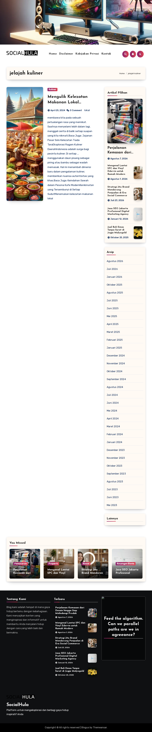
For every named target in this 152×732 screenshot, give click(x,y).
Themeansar (100, 727)
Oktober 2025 (114, 284)
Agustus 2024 (115, 387)
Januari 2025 (114, 347)
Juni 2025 (112, 308)
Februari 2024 (115, 434)
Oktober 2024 (114, 371)
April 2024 (113, 418)
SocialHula (18, 705)
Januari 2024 (114, 442)
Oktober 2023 (114, 465)
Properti (53, 563)
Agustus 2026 (115, 261)
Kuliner (52, 89)
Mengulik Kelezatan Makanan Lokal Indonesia (68, 102)
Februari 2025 (115, 339)
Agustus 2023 (115, 481)
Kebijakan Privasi (87, 54)
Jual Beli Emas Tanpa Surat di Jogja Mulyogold (116, 230)
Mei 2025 (112, 316)
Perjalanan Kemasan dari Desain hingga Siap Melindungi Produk (69, 611)
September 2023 (116, 473)
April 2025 (112, 324)
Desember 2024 (116, 355)
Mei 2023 (112, 505)
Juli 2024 (112, 395)
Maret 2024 (113, 426)
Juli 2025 (112, 300)
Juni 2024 (113, 402)
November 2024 (116, 363)
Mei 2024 (112, 410)
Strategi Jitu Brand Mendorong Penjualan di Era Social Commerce (69, 641)
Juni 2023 (112, 497)
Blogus (85, 727)
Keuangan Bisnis (125, 563)
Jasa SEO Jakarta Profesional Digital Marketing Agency (118, 211)
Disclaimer (66, 54)
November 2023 (116, 458)
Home (53, 54)
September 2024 (116, 379)
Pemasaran (20, 563)
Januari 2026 (114, 276)
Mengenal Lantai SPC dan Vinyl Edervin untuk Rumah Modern (70, 626)
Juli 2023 (112, 489)
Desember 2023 (116, 450)
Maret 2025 (113, 332)
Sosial (86, 563)
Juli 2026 (112, 269)
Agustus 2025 (115, 292)
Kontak (106, 54)
